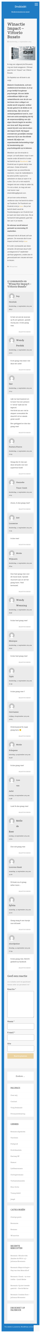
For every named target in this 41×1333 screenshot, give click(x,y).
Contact (14, 1101)
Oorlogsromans (17, 1175)
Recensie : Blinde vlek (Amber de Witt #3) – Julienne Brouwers (19, 1258)
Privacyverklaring (18, 1114)
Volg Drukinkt (16, 1108)
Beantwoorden (24, 332)
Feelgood (14, 1144)
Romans (14, 1229)
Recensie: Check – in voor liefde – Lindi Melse (20, 1277)
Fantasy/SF (15, 1156)
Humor (13, 1162)
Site (9, 1043)
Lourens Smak (15, 867)
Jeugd (13, 1199)
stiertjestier (14, 943)
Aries (33, 1327)
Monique (13, 641)
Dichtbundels (16, 1150)
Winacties (13, 266)
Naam (11, 1021)
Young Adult (16, 1193)
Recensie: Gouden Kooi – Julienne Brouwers (20, 1296)
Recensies (14, 1223)
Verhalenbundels (18, 1181)
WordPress (24, 1327)
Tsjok (11, 676)
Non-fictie (15, 1187)
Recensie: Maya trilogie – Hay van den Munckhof (20, 1268)
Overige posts (16, 1217)
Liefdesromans (17, 1168)
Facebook (24, 161)
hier (21, 206)
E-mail (11, 1032)
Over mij (14, 1095)
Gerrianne (14, 712)
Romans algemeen (18, 1131)
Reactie (11, 989)
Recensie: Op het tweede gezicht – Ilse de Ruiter (20, 1286)
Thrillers (14, 1138)
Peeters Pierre (15, 447)
